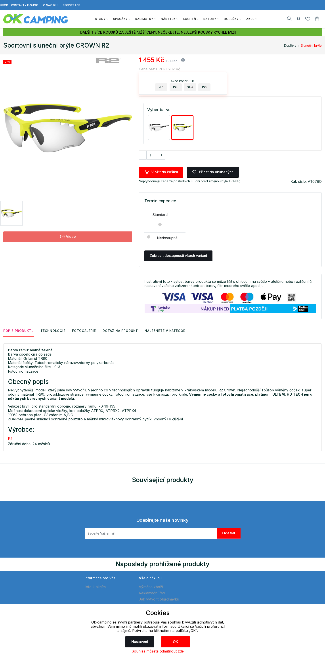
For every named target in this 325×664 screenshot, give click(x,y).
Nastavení (139, 641)
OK (175, 641)
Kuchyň (189, 19)
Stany (100, 19)
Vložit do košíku (164, 172)
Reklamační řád (152, 593)
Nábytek (168, 19)
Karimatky (144, 19)
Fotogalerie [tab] (84, 331)
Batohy (209, 19)
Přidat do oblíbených (215, 172)
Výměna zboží (151, 587)
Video (70, 236)
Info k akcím (95, 587)
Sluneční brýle (311, 45)
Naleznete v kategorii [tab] (166, 331)
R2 (10, 438)
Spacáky (120, 19)
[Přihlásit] (298, 19)
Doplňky (231, 19)
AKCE (250, 19)
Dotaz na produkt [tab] (120, 331)
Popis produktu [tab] (18, 331)
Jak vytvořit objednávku (159, 599)
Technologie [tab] (52, 331)
